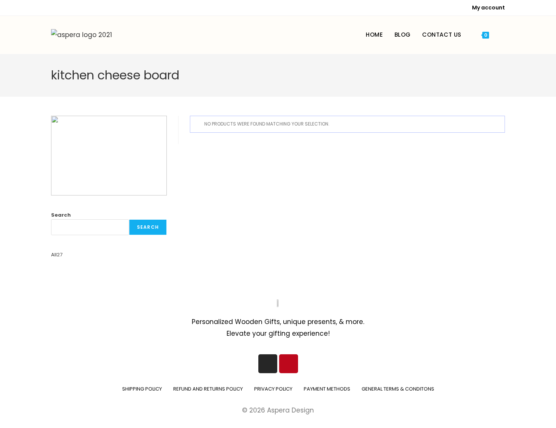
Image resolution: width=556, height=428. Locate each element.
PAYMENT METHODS (327, 388)
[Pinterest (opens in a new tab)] (55, 8)
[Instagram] (267, 363)
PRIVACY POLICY (273, 388)
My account (488, 7)
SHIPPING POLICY (142, 388)
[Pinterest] (288, 363)
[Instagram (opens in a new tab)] (63, 8)
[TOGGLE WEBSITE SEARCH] (503, 35)
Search (61, 215)
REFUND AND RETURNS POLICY (208, 388)
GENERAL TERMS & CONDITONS (398, 388)
